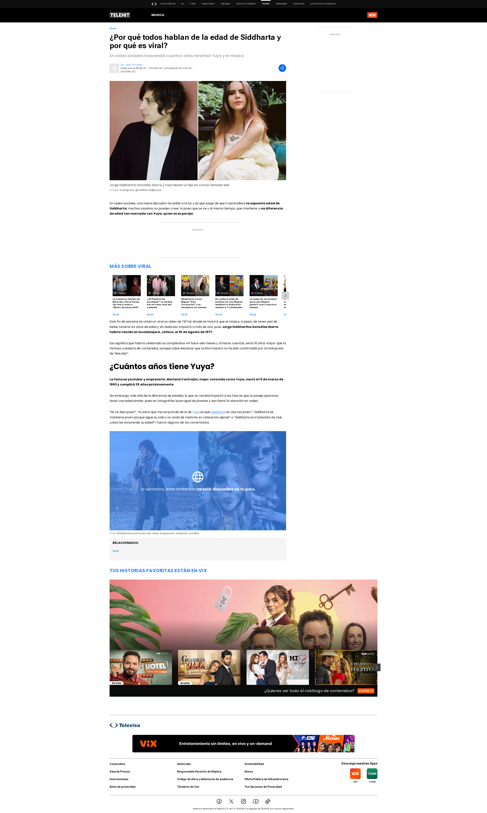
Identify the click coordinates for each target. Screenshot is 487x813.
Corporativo (117, 763)
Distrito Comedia (246, 4)
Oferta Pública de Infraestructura (266, 779)
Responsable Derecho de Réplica (199, 771)
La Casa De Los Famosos (323, 4)
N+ (182, 4)
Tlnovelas (298, 4)
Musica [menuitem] (157, 15)
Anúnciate (184, 763)
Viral (113, 28)
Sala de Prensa (120, 771)
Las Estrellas (167, 4)
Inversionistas (119, 779)
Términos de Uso (188, 786)
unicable (225, 4)
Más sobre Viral (130, 266)
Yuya (195, 412)
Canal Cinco (208, 4)
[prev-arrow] (107, 667)
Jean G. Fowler (133, 64)
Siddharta (218, 412)
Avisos (248, 771)
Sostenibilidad (254, 763)
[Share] (282, 68)
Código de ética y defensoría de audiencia (205, 779)
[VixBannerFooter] (243, 743)
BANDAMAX (281, 4)
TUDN (192, 4)
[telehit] (120, 15)
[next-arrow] (285, 295)
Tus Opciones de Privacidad (263, 786)
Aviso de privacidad (122, 786)
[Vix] (372, 15)
